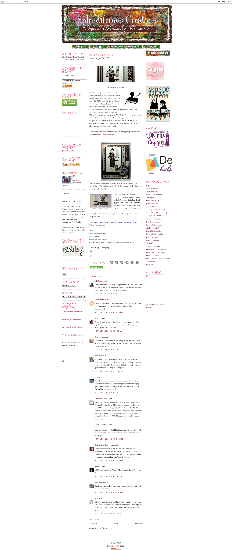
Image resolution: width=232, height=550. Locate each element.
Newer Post (93, 523)
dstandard (98, 466)
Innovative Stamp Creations (156, 249)
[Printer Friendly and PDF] (96, 268)
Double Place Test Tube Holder (72, 335)
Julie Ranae (99, 281)
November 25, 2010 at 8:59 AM (108, 393)
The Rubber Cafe (152, 243)
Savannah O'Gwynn (102, 399)
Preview (77, 81)
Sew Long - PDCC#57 (99, 58)
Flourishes (149, 264)
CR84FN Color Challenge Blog (156, 213)
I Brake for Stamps (152, 255)
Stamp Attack (106, 104)
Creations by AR (151, 192)
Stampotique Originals (154, 219)
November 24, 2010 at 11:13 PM (108, 294)
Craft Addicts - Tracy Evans (104, 445)
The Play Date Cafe (152, 228)
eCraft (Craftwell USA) (154, 216)
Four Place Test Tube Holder (71, 319)
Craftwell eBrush (152, 189)
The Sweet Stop (103, 189)
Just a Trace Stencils (153, 204)
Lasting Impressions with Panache (158, 258)
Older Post (138, 523)
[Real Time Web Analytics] (116, 549)
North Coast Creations (154, 195)
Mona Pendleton (101, 300)
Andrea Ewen (100, 356)
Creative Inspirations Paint (155, 234)
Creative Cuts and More (154, 225)
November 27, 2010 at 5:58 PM (108, 514)
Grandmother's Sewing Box (104, 134)
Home (116, 523)
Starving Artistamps (153, 246)
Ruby (97, 498)
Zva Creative (150, 207)
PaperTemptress (151, 237)
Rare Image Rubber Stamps (155, 252)
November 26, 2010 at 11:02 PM (109, 492)
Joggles (148, 186)
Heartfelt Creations (153, 222)
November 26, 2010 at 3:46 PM (108, 476)
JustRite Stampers (152, 240)
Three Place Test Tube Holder (72, 312)
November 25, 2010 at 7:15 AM (108, 350)
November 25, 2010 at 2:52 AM (108, 331)
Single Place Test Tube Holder (72, 327)
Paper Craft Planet (152, 201)
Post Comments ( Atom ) (107, 528)
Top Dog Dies (150, 198)
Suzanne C (98, 318)
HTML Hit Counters (116, 546)
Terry (97, 377)
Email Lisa (65, 193)
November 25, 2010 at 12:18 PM (109, 461)
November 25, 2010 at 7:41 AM (108, 371)
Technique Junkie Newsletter (156, 210)
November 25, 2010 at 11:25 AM (109, 439)
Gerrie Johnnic (100, 337)
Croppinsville (150, 261)
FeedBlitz (73, 83)
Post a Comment (95, 520)
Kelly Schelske (100, 482)
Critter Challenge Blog (153, 231)
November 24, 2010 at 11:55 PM (109, 312)
